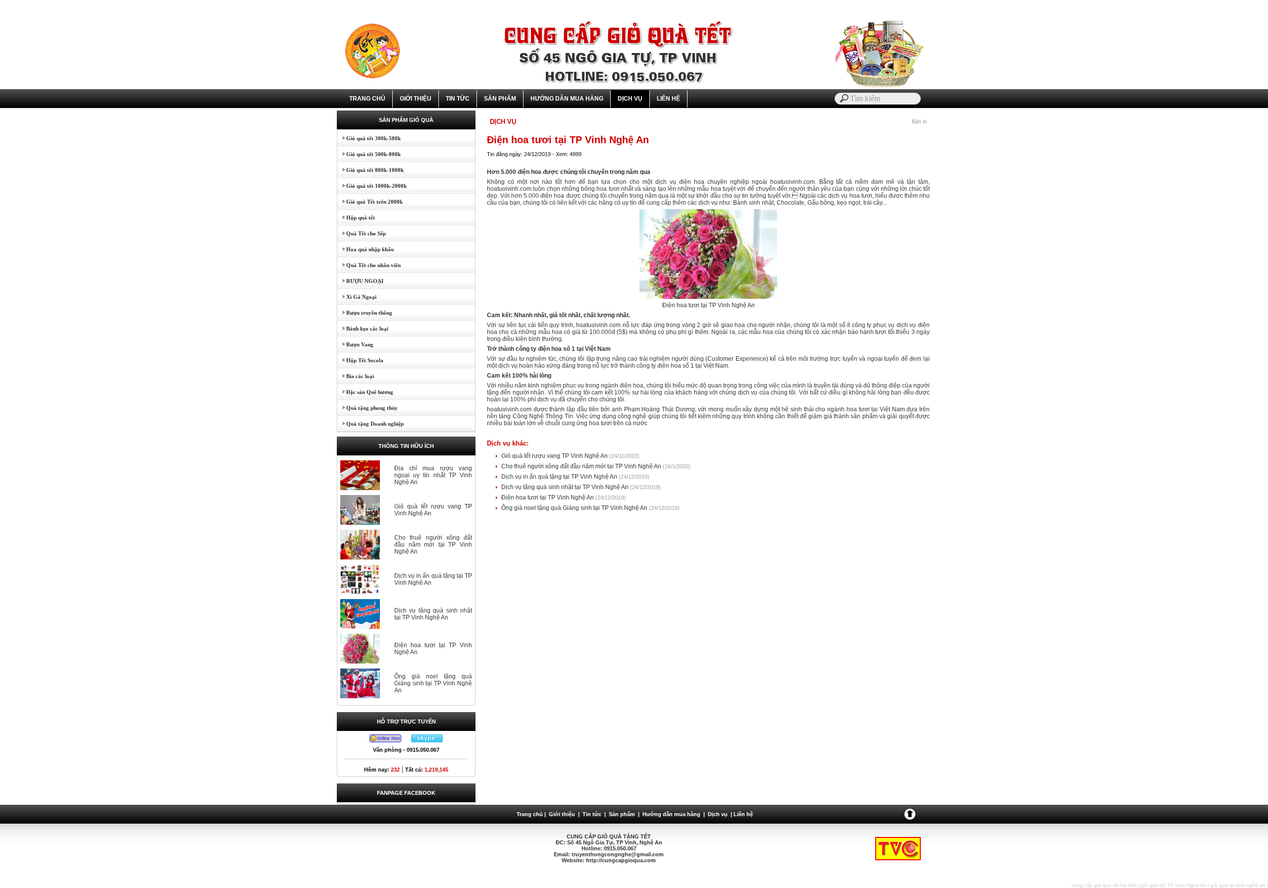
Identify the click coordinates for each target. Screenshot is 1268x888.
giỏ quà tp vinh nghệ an (1238, 885)
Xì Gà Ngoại (356, 297)
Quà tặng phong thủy (367, 408)
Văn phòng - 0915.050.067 (406, 750)
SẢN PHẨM (500, 98)
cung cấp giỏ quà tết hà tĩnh (1104, 885)
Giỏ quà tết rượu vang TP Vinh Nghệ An (555, 455)
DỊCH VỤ (630, 98)
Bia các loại (355, 376)
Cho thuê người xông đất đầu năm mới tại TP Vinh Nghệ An (433, 544)
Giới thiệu (562, 814)
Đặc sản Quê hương (365, 392)
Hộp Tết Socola (360, 360)
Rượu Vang (355, 344)
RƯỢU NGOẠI (360, 281)
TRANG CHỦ (367, 98)
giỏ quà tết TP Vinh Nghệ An (1174, 885)
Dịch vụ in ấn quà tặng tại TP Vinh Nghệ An (560, 476)
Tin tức (592, 814)
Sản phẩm (621, 814)
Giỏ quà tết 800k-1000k (370, 170)
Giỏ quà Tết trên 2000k (370, 202)
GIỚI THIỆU (415, 98)
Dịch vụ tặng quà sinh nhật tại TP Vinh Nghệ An (433, 614)
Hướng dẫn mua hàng (671, 814)
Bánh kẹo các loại (362, 329)
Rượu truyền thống (364, 313)
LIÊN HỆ (668, 98)
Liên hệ (743, 814)
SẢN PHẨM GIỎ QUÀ (406, 120)
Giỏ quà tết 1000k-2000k (372, 186)
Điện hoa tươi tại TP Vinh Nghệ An (548, 497)
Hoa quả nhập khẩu (365, 249)
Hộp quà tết (356, 218)
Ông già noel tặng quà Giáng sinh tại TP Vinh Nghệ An (433, 683)
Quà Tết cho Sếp (361, 233)
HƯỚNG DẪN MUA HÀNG (566, 98)
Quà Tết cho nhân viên (369, 265)
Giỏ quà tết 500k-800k (369, 154)
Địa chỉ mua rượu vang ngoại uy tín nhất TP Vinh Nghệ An (433, 475)
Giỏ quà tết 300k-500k (369, 138)
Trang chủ (530, 814)
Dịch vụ (717, 814)
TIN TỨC (458, 98)
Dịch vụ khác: (507, 443)
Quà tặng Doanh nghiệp (370, 424)
